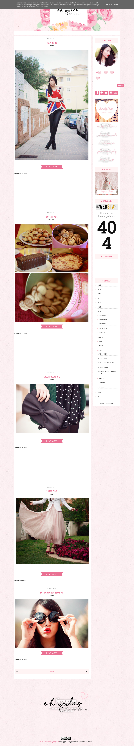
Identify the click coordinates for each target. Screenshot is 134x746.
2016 (100, 294)
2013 (100, 307)
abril (101, 350)
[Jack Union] (52, 168)
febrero (103, 383)
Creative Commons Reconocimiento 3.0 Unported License (75, 741)
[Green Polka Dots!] (52, 442)
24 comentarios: (20, 333)
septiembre (104, 328)
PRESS (98, 78)
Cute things (52, 216)
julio (101, 337)
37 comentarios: (20, 173)
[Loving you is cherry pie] (52, 654)
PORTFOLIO (99, 72)
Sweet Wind (51, 491)
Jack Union (52, 42)
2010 (100, 396)
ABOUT (106, 72)
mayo (101, 346)
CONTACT (112, 72)
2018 (100, 285)
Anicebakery (109, 403)
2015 (100, 298)
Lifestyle (51, 220)
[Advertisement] (52, 194)
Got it (116, 4)
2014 (100, 302)
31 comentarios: (20, 581)
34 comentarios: (20, 448)
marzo (102, 378)
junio (101, 341)
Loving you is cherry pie (51, 592)
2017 (100, 289)
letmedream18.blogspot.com (71, 743)
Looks (52, 46)
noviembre (103, 319)
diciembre (103, 315)
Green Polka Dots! (51, 376)
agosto (102, 333)
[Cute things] (52, 328)
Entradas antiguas (86, 671)
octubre (103, 324)
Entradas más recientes (17, 671)
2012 (100, 311)
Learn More (108, 4)
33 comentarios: (20, 660)
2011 (100, 392)
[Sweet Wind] (52, 576)
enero (102, 387)
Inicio (52, 671)
